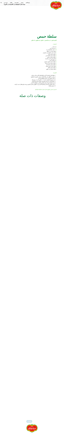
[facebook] (31, 434)
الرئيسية (56, 28)
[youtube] (28, 434)
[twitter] (33, 434)
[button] (1, 2)
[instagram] (35, 434)
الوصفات (50, 28)
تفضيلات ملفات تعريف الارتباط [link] (32, 443)
